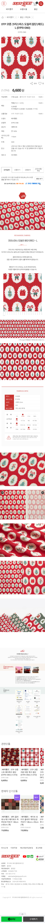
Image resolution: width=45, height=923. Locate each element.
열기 (22, 914)
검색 (40, 3)
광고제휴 (39, 848)
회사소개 (4, 848)
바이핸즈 (14, 119)
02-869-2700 (12, 871)
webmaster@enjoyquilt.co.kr (17, 876)
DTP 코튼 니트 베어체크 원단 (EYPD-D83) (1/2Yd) (9, 772)
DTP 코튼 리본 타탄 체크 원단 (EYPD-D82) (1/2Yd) (29, 772)
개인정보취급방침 (26, 848)
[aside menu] (3, 3)
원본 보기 (4, 180)
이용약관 (14, 848)
